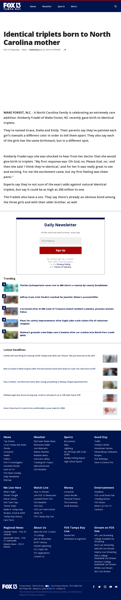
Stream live (69, 535)
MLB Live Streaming (104, 545)
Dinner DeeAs (10, 498)
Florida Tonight (11, 495)
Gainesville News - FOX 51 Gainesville (15, 539)
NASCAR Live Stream (104, 548)
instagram (105, 586)
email (116, 586)
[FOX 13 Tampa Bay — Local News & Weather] (13, 6)
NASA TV (38, 513)
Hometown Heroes (103, 448)
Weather (39, 437)
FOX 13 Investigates (13, 462)
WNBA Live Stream (103, 567)
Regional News (13, 527)
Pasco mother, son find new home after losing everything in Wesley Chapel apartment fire (46, 381)
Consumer (8, 451)
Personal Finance (72, 498)
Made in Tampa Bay (13, 509)
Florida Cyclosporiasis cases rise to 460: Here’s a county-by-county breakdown (64, 285)
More (74, 6)
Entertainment (104, 487)
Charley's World (101, 444)
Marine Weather (41, 451)
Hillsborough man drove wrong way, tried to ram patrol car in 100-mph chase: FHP (42, 395)
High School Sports (73, 461)
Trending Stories (102, 498)
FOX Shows (99, 502)
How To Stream (41, 491)
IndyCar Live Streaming (105, 552)
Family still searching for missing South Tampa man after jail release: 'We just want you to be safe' (49, 355)
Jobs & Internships (42, 538)
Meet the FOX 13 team (45, 531)
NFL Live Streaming (103, 535)
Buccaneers (69, 441)
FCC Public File (41, 549)
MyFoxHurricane (41, 466)
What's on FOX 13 (102, 505)
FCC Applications (42, 553)
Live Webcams (41, 448)
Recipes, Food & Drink (14, 513)
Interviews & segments (75, 538)
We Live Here (12, 487)
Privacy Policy (64, 264)
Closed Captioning (42, 545)
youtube (110, 586)
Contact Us (39, 556)
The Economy (70, 502)
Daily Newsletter (11, 476)
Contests (98, 509)
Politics (7, 458)
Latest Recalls (70, 495)
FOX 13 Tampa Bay (11, 49)
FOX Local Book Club (104, 495)
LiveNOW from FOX (43, 498)
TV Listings (39, 535)
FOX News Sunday (12, 473)
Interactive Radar (42, 444)
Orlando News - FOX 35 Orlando (15, 533)
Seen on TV (9, 469)
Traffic (97, 441)
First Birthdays (101, 458)
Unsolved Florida (11, 466)
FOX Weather (40, 469)
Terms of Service (62, 267)
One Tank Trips (11, 502)
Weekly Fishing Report (74, 458)
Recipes (98, 455)
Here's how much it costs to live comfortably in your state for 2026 (34, 408)
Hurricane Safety (42, 458)
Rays (66, 444)
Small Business (71, 505)
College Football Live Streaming (104, 540)
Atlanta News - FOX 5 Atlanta (14, 545)
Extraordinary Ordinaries (105, 451)
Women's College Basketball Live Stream (105, 563)
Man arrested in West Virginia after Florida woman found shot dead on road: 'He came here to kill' (50, 368)
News (24, 49)
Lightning (68, 448)
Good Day (100, 437)
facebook (93, 586)
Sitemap (7, 480)
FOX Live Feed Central (44, 509)
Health (7, 455)
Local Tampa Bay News (15, 444)
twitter (99, 586)
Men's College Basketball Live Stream (105, 557)
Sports (68, 437)
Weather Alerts (41, 455)
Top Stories (9, 441)
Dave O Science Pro (103, 462)
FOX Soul (38, 505)
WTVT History (40, 542)
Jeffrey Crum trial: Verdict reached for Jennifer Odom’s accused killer (59, 297)
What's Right (9, 491)
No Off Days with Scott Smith (75, 453)
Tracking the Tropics (43, 462)
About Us (40, 527)
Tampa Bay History (13, 516)
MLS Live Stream (102, 571)
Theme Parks (10, 505)
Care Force (9, 520)
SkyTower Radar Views (44, 441)
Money (68, 487)
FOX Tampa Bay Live (44, 516)
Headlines (99, 491)
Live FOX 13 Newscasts (45, 495)
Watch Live (41, 487)
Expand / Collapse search (115, 6)
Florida (7, 448)
